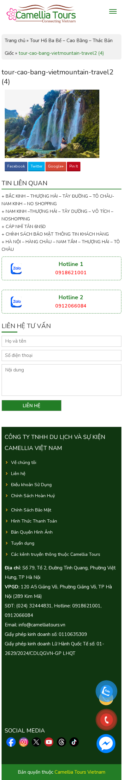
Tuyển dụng (22, 543)
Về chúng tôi (23, 463)
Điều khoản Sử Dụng (31, 485)
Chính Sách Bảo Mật (31, 510)
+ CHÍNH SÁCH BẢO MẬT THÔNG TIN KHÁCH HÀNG (55, 234)
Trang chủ (15, 40)
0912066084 (71, 306)
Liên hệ (18, 474)
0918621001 (71, 273)
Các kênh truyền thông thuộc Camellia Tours (55, 554)
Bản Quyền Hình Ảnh (32, 532)
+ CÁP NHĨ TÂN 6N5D (24, 227)
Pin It (73, 166)
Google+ (56, 166)
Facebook (16, 166)
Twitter (36, 166)
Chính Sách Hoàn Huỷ (33, 496)
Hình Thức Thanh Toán (34, 521)
